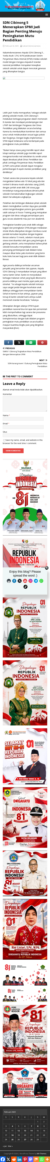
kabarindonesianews (31, 46)
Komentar (7, 394)
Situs (5, 431)
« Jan (5, 1146)
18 (12, 1135)
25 (12, 1139)
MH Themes (41, 1153)
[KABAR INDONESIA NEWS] (25, 10)
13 (25, 1130)
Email (5, 423)
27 (25, 1139)
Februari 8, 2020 (11, 46)
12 (19, 1130)
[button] (46, 14)
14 (31, 1130)
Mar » (10, 1146)
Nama (6, 415)
